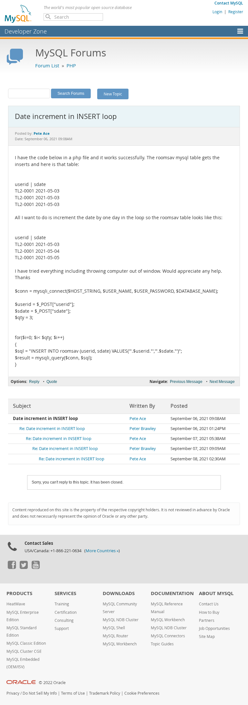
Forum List (47, 65)
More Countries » (102, 550)
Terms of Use (73, 693)
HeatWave (15, 604)
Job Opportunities (214, 628)
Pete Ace (137, 418)
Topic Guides (162, 643)
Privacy (12, 693)
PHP (71, 65)
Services (65, 593)
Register (235, 11)
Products (19, 593)
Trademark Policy (104, 693)
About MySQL (216, 593)
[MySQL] (18, 13)
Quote (51, 381)
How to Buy (209, 612)
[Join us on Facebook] (11, 567)
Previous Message (186, 381)
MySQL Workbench (120, 643)
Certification (66, 612)
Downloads (119, 593)
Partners (206, 620)
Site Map (207, 636)
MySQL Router (115, 635)
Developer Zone (26, 31)
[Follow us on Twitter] (23, 567)
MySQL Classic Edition (26, 643)
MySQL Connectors (168, 635)
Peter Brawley (142, 428)
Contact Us (209, 604)
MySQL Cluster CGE (24, 651)
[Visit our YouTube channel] (35, 567)
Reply (34, 381)
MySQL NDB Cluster (121, 619)
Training (62, 604)
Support (62, 628)
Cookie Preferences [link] (142, 693)
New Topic (113, 93)
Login (217, 11)
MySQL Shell (114, 627)
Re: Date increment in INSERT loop (52, 428)
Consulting (64, 620)
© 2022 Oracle (52, 682)
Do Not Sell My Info (40, 693)
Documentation (172, 593)
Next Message (222, 381)
